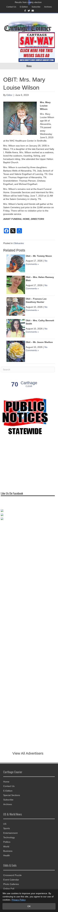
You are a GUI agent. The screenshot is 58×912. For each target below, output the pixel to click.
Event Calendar (11, 879)
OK (29, 906)
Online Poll (8, 888)
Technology (9, 837)
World (6, 846)
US (4, 824)
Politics (6, 842)
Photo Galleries (11, 884)
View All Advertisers (27, 753)
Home (6, 781)
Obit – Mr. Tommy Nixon (39, 256)
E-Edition (24, 7)
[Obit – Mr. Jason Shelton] (15, 351)
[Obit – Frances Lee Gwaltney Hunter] (15, 306)
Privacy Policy (19, 899)
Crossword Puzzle (12, 875)
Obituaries (18, 243)
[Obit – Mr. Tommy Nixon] (15, 263)
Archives (48, 7)
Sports (6, 828)
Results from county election (28, 2)
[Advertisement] (25, 463)
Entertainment (10, 833)
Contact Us (11, 7)
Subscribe (36, 7)
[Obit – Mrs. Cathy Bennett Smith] (15, 328)
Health (6, 855)
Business (7, 851)
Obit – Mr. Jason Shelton (39, 342)
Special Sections (11, 795)
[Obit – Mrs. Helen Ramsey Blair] (15, 284)
